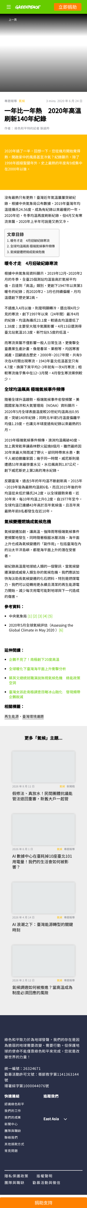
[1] (29, 616)
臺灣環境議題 (33, 716)
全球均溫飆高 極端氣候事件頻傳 (32, 246)
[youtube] (72, 1104)
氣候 (22, 101)
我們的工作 (12, 1110)
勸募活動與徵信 (47, 1182)
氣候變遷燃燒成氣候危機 (27, 251)
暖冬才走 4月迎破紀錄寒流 (30, 240)
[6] (61, 630)
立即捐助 (67, 7)
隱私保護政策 (16, 1175)
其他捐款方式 (14, 1144)
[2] (34, 616)
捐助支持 (43, 1202)
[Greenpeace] (28, 12)
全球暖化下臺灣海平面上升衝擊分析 (37, 668)
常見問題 (11, 1150)
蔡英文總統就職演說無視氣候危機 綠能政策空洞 (44, 680)
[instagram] (55, 1104)
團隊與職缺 (12, 1130)
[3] (40, 616)
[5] (50, 616)
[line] (64, 1104)
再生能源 (11, 716)
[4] (45, 616)
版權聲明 (45, 1175)
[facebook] (47, 1104)
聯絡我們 (11, 1137)
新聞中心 (11, 1124)
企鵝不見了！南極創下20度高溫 (34, 659)
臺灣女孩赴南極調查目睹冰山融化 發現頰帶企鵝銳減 (44, 694)
